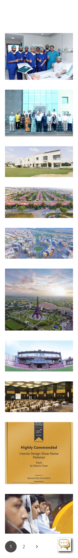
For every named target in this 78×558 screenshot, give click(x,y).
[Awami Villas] (39, 202)
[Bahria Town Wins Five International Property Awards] (39, 453)
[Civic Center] (39, 243)
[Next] (37, 546)
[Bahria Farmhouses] (39, 161)
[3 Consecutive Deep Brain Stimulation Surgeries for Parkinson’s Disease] (39, 56)
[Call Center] (39, 514)
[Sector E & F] (39, 300)
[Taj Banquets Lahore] (39, 396)
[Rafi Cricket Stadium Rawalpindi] (39, 355)
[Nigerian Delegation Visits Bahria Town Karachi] (39, 113)
